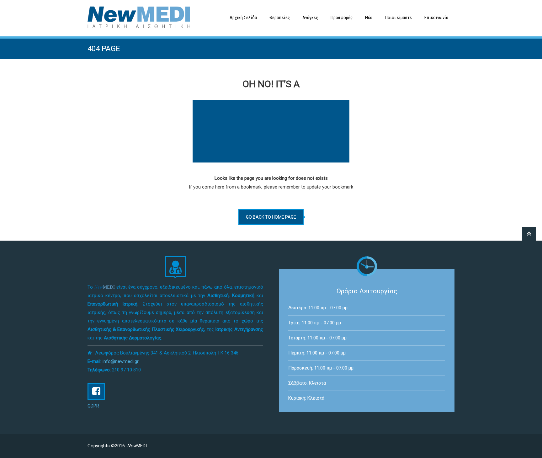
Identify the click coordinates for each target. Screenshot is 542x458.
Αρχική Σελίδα (243, 17)
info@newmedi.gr (121, 361)
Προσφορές (342, 17)
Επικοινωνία (436, 17)
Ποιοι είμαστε (398, 17)
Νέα (368, 17)
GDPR (93, 406)
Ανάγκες (310, 17)
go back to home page (271, 217)
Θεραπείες (279, 17)
